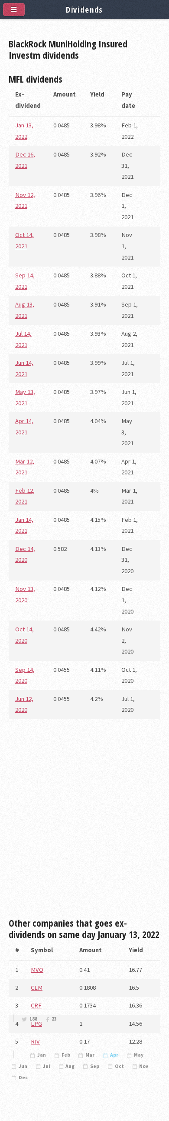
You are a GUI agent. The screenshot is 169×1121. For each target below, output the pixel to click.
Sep (94, 1066)
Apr (114, 1055)
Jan (41, 1055)
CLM (36, 987)
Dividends (85, 9)
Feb (66, 1055)
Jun (23, 1066)
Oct (119, 1066)
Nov (143, 1066)
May (138, 1055)
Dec (23, 1077)
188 (33, 1018)
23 (54, 1018)
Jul (46, 1066)
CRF (36, 1005)
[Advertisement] (84, 822)
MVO (37, 970)
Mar (89, 1055)
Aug (70, 1066)
